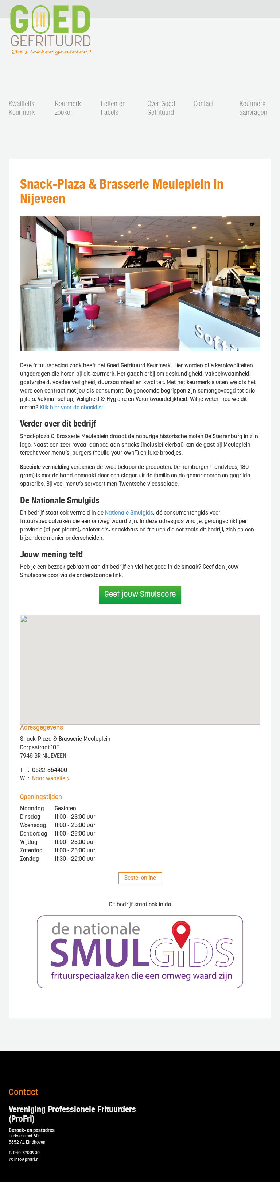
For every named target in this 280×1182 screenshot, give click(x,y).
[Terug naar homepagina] (49, 50)
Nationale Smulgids (129, 513)
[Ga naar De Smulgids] (140, 951)
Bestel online (140, 878)
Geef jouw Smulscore (140, 595)
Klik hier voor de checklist (71, 408)
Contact (204, 104)
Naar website (48, 779)
